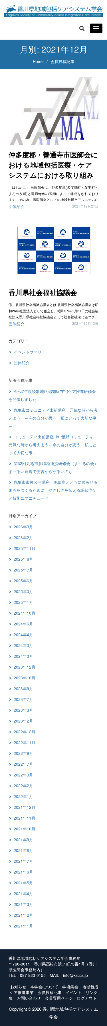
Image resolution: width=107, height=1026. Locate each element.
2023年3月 (23, 710)
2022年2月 (23, 785)
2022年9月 (23, 753)
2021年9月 (23, 839)
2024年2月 (23, 656)
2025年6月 (23, 580)
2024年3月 (23, 645)
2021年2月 (23, 915)
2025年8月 (23, 559)
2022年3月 (23, 775)
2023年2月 (23, 721)
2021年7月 (23, 861)
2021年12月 (24, 807)
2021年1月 (23, 926)
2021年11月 (24, 818)
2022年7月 (23, 764)
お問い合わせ (29, 998)
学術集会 (70, 986)
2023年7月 (23, 699)
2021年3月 (23, 904)
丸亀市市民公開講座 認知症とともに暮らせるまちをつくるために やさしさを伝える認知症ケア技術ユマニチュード (53, 490)
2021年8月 (23, 850)
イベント (74, 992)
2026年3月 (23, 526)
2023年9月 (23, 688)
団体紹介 (17, 206)
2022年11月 (24, 742)
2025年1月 (23, 602)
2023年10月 (24, 677)
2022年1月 (23, 796)
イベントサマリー (30, 352)
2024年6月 (23, 624)
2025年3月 (23, 591)
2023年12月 (24, 667)
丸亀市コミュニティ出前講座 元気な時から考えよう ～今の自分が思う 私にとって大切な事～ (53, 418)
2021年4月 (23, 893)
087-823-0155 (33, 975)
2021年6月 (23, 872)
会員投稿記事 (50, 992)
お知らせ (18, 986)
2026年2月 (23, 537)
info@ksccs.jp (75, 975)
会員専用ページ (59, 998)
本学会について (44, 986)
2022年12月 (24, 731)
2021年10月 (24, 829)
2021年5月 (23, 882)
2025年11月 (24, 548)
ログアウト (87, 998)
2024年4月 (23, 634)
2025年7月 (23, 570)
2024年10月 (24, 613)
